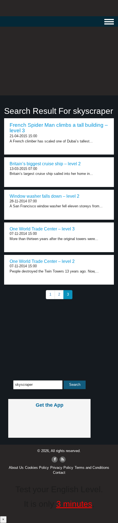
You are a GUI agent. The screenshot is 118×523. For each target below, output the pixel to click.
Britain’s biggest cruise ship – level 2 (45, 163)
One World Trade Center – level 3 (42, 229)
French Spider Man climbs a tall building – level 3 (59, 128)
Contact (59, 472)
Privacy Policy (61, 468)
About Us (16, 468)
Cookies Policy (37, 468)
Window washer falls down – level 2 (44, 196)
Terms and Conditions (92, 468)
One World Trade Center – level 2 (42, 261)
